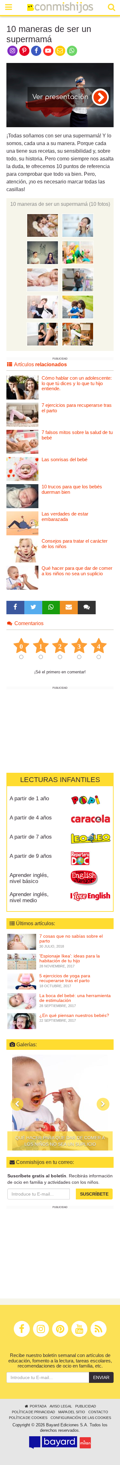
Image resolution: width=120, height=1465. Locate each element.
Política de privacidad (33, 1412)
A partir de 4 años (31, 818)
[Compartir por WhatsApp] (72, 50)
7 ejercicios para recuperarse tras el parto (77, 407)
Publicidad (85, 1406)
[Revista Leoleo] (90, 839)
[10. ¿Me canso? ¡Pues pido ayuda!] (78, 333)
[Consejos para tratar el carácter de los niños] (22, 550)
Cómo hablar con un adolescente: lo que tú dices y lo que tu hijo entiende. (77, 383)
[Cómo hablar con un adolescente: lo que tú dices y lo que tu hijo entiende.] (22, 387)
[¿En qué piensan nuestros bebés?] (21, 1020)
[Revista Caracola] (90, 820)
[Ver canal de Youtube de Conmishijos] (48, 50)
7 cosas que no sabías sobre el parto (71, 938)
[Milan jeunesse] (85, 1442)
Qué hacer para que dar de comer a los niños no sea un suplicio (77, 570)
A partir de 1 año (29, 798)
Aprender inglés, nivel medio (29, 897)
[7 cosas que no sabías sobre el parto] (21, 941)
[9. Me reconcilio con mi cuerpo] (43, 333)
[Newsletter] (69, 607)
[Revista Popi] (90, 800)
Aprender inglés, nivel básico (29, 878)
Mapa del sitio (71, 1412)
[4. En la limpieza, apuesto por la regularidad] (78, 252)
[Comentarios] (87, 607)
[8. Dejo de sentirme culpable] (78, 306)
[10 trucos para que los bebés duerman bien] (22, 495)
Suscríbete (94, 1194)
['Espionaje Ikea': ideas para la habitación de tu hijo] (21, 961)
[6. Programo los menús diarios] (78, 279)
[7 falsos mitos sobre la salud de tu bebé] (22, 441)
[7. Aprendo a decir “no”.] (43, 306)
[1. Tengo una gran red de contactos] (43, 225)
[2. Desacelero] (78, 225)
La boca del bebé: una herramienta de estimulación (75, 998)
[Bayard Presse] (53, 1442)
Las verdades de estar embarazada (65, 516)
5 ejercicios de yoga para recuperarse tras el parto (64, 978)
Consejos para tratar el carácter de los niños (75, 543)
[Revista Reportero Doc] (90, 858)
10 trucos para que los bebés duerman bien (72, 489)
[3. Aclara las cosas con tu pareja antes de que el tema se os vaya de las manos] (43, 252)
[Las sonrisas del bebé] (22, 468)
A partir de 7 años (31, 837)
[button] (17, 1104)
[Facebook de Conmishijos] (36, 50)
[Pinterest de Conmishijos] (24, 50)
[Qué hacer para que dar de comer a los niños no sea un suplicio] (22, 577)
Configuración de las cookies (81, 1418)
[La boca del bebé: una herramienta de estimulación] (21, 1001)
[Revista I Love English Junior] (90, 877)
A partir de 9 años (31, 856)
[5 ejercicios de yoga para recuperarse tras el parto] (21, 981)
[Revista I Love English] (90, 896)
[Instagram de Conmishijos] (12, 50)
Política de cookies (28, 1418)
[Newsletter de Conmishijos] (60, 50)
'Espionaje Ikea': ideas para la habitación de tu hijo (69, 958)
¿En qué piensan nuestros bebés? (74, 1015)
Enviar (101, 1377)
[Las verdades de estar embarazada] (22, 523)
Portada (37, 1406)
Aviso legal (61, 1406)
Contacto (98, 1412)
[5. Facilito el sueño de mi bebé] (43, 279)
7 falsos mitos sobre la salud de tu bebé (77, 435)
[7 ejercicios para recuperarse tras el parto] (22, 414)
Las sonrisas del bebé (64, 459)
